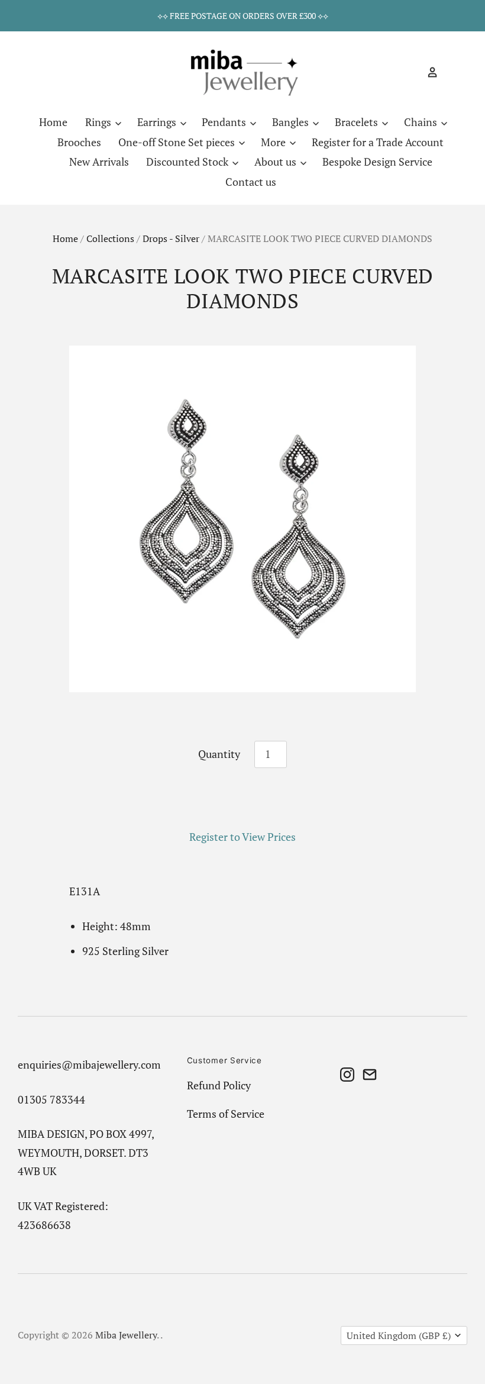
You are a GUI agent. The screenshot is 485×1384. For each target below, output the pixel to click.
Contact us (250, 182)
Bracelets (357, 122)
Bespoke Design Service (377, 161)
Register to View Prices (242, 837)
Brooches (79, 142)
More (274, 142)
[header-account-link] (427, 72)
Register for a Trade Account (378, 142)
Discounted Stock (188, 161)
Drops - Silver (171, 239)
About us (276, 161)
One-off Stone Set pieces (177, 142)
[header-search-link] (411, 72)
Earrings (158, 122)
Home (53, 122)
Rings (99, 122)
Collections (110, 239)
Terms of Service (225, 1113)
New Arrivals (99, 161)
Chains (421, 122)
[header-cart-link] (448, 72)
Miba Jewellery (126, 1335)
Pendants (225, 122)
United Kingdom (399, 1336)
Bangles (291, 122)
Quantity (219, 754)
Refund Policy (219, 1085)
